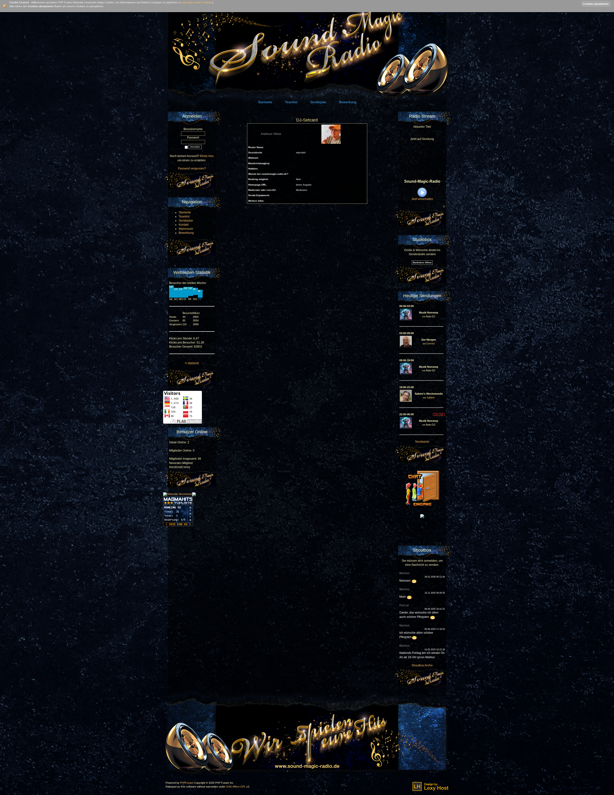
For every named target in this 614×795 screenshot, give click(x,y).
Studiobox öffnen (422, 262)
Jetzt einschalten (422, 199)
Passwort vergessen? (192, 168)
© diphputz (192, 363)
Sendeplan (422, 441)
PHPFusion (186, 782)
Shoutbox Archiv (422, 665)
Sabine (431, 397)
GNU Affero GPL (236, 786)
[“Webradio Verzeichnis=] (177, 494)
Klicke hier (206, 156)
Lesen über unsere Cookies (196, 2)
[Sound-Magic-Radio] (422, 515)
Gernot (430, 343)
